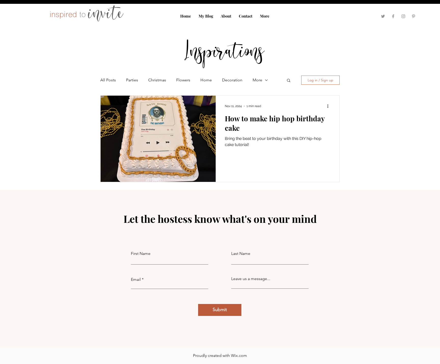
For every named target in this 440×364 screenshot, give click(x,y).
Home (206, 80)
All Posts (108, 80)
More (257, 80)
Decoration (232, 80)
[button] (288, 80)
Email (136, 280)
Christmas (157, 80)
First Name (140, 254)
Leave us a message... (250, 279)
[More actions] (329, 106)
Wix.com (239, 355)
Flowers (183, 80)
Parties (132, 80)
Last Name (240, 254)
